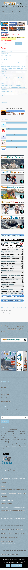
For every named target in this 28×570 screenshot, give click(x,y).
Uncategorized (5, 398)
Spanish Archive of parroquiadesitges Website (13, 64)
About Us (3, 100)
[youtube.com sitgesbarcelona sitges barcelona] (6, 464)
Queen (25, 439)
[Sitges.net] (13, 4)
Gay (5, 435)
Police (21, 439)
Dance (6, 433)
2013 (2, 429)
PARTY (16, 437)
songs (17, 446)
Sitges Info (3, 71)
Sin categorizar (5, 394)
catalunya (16, 431)
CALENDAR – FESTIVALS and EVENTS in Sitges (13, 87)
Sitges (8, 441)
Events (2, 391)
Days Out (3, 387)
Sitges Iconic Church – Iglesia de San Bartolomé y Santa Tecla (14, 69)
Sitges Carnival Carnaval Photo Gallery (11, 85)
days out (11, 433)
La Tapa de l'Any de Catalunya (19, 435)
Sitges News (4, 89)
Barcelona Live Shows (6, 51)
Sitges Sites (4, 102)
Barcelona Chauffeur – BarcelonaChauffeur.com (13, 77)
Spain (21, 446)
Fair (18, 433)
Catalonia (11, 431)
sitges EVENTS (9, 446)
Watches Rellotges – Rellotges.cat (10, 80)
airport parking (5, 429)
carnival (6, 431)
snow (14, 446)
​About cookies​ (16, 565)
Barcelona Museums (6, 55)
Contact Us (3, 98)
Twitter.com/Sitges (7, 11)
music (12, 437)
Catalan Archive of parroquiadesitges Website (13, 66)
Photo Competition (15, 439)
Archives (3, 95)
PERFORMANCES (6, 439)
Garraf (2, 435)
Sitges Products (5, 59)
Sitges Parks (4, 73)
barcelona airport (21, 429)
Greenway (9, 435)
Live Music (3, 437)
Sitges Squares (5, 75)
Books (2, 431)
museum (9, 437)
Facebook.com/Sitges (8, 13)
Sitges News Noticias (6, 91)
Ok (8, 565)
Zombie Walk (15, 448)
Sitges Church (19, 444)
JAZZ (12, 435)
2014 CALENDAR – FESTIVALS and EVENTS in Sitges (13, 82)
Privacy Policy (4, 57)
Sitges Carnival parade (10, 444)
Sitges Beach (14, 442)
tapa (24, 446)
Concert (3, 433)
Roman (3, 442)
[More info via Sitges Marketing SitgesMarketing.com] (12, 237)
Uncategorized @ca (6, 401)
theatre (8, 448)
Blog (2, 384)
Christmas (22, 431)
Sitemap (3, 93)
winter (11, 448)
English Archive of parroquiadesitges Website (13, 62)
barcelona (13, 430)
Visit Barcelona (5, 53)
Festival (22, 434)
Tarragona (3, 448)
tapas (26, 446)
